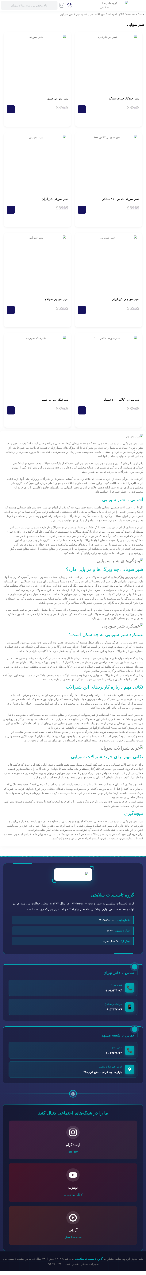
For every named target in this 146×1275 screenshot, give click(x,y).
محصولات (131, 14)
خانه (141, 14)
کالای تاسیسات (115, 14)
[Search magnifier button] (53, 5)
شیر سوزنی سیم (57, 98)
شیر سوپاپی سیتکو (56, 299)
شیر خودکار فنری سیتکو (124, 98)
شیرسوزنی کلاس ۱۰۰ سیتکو (121, 399)
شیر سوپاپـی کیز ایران (125, 299)
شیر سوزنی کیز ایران (55, 198)
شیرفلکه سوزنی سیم (54, 399)
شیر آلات (100, 14)
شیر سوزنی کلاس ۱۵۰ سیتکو (120, 198)
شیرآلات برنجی (84, 14)
